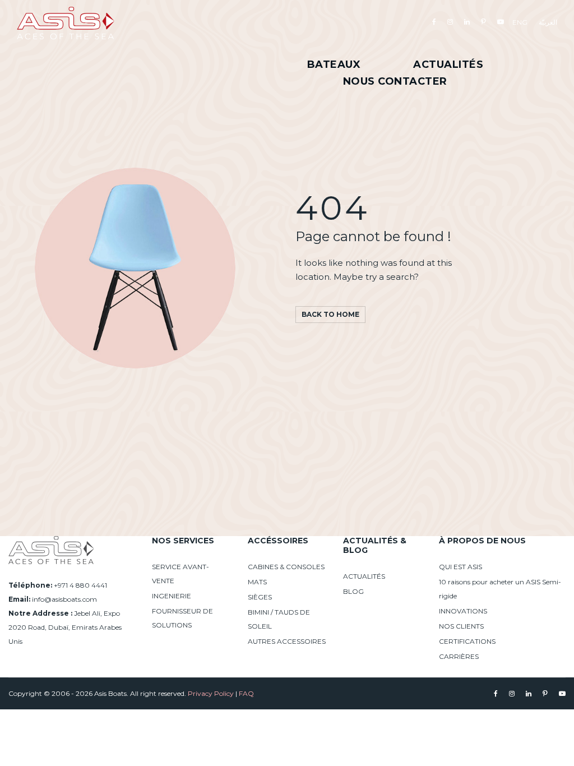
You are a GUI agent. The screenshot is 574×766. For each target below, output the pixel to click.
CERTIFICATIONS (467, 641)
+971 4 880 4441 (80, 585)
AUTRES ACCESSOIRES (287, 641)
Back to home (330, 314)
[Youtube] (500, 21)
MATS (257, 582)
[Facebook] (434, 21)
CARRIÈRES (459, 656)
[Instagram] (450, 21)
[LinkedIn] (467, 21)
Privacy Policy (211, 693)
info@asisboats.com (64, 599)
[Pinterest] (483, 21)
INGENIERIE (171, 596)
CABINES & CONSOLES (286, 566)
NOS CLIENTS (461, 626)
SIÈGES (260, 597)
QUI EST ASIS (460, 566)
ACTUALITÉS (364, 576)
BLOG (353, 591)
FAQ (246, 693)
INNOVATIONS (463, 611)
